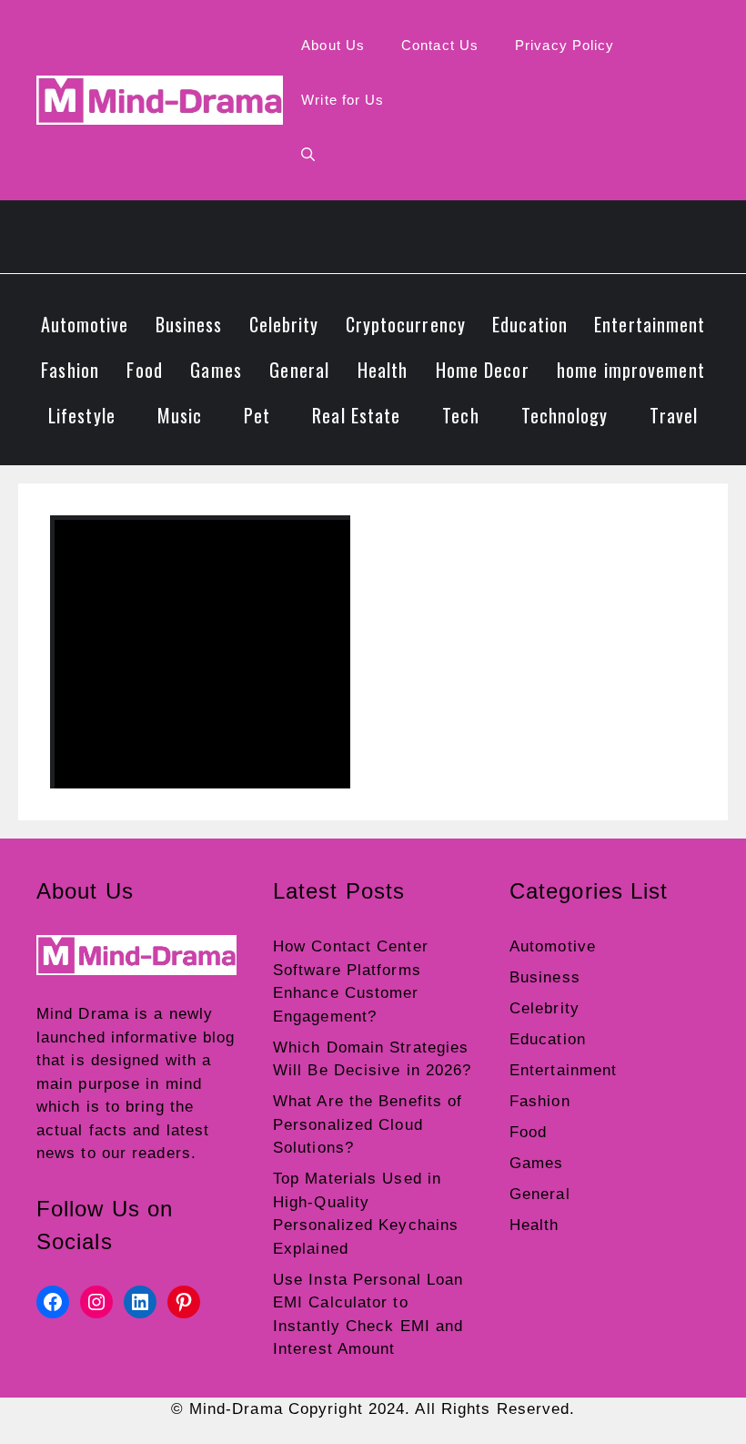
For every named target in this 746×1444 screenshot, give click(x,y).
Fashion (70, 369)
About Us (333, 45)
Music (180, 415)
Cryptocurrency (406, 324)
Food (144, 369)
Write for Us (342, 99)
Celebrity (284, 324)
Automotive (85, 324)
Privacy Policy (564, 45)
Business (189, 324)
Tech (460, 415)
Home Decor (482, 369)
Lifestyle (82, 415)
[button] (308, 154)
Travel (674, 415)
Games (216, 369)
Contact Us (440, 45)
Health (383, 369)
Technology (565, 415)
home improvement (631, 369)
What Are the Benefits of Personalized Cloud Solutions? (367, 1124)
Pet (257, 415)
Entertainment (649, 324)
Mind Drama (82, 1013)
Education (530, 324)
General (299, 369)
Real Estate (356, 415)
